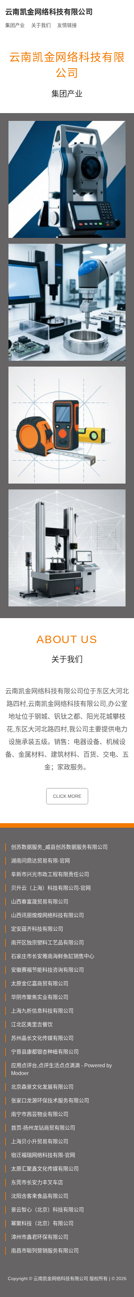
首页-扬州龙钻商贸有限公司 (43, 1128)
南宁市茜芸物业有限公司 (39, 1114)
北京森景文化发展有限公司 (42, 1087)
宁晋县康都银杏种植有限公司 (45, 1052)
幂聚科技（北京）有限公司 (42, 1223)
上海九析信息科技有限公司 (42, 1011)
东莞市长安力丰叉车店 (37, 1182)
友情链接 (67, 25)
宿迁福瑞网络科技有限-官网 (43, 1155)
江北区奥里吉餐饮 (32, 1024)
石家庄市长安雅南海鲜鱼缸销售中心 (52, 956)
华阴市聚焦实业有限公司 (39, 997)
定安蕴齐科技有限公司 (37, 929)
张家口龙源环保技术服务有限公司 (50, 1100)
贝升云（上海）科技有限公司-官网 (51, 888)
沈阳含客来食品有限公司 (39, 1196)
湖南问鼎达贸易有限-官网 (40, 860)
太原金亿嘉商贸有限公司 (39, 983)
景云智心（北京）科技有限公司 (47, 1210)
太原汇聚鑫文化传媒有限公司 (45, 1169)
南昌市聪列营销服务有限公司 (45, 1250)
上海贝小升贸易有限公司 (39, 1141)
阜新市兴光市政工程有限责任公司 (50, 874)
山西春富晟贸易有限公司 (39, 901)
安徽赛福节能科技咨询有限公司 (47, 970)
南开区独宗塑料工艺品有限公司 (47, 942)
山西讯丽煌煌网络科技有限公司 (47, 915)
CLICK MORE (67, 796)
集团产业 (15, 25)
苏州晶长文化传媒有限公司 (42, 1038)
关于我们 (41, 25)
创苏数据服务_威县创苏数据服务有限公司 (59, 847)
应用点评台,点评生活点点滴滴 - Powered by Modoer (61, 1069)
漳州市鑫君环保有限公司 (39, 1237)
